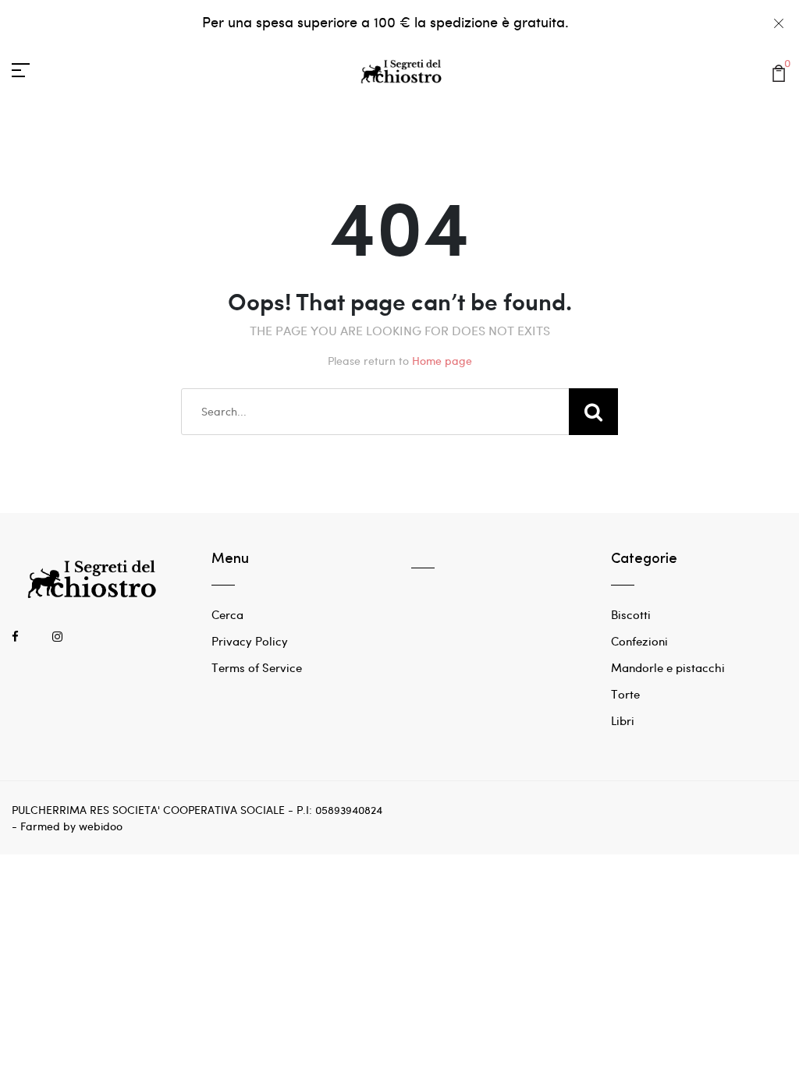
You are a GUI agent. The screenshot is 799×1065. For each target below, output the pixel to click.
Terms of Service (256, 667)
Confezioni (639, 641)
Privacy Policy (249, 641)
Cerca (227, 614)
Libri (622, 720)
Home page (442, 360)
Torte (625, 694)
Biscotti (631, 614)
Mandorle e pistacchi (668, 667)
